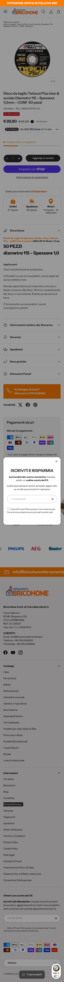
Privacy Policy (24, 509)
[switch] (56, 976)
